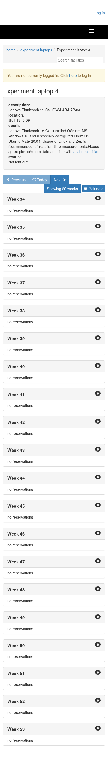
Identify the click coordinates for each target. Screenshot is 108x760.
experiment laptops (36, 49)
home (11, 49)
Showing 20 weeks (62, 188)
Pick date (95, 188)
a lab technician (86, 151)
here (73, 75)
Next (58, 179)
